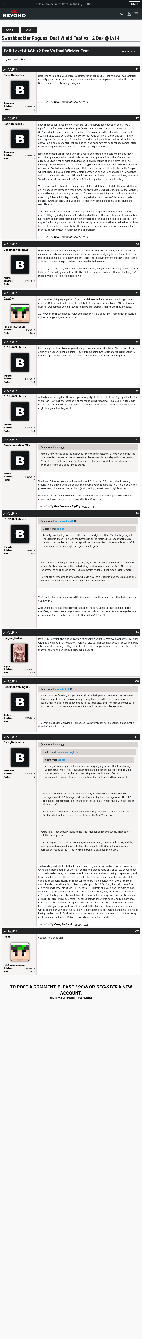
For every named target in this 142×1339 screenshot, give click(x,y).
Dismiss (134, 4)
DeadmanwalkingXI (63, 521)
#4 (137, 292)
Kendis (56, 447)
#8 (137, 513)
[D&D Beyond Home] (14, 13)
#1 (137, 69)
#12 (137, 931)
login (81, 987)
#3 (137, 244)
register (106, 987)
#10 (137, 681)
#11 (137, 736)
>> (62, 448)
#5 (137, 341)
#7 (137, 439)
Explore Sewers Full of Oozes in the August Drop (64, 4)
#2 (137, 118)
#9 (137, 632)
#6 (137, 390)
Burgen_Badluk (61, 689)
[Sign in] (129, 14)
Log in (7, 59)
